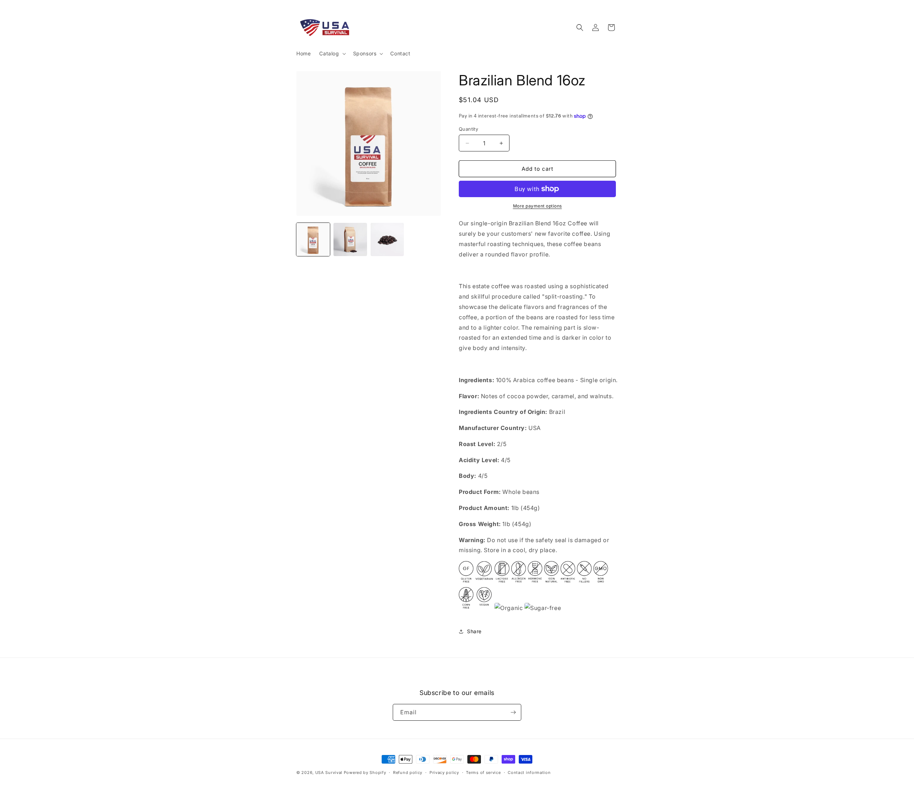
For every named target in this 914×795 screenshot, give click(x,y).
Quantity (468, 129)
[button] (331, 53)
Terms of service (483, 772)
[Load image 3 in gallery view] (387, 239)
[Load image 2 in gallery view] (350, 239)
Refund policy (407, 772)
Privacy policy (444, 772)
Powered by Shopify (365, 772)
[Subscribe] (513, 712)
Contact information (529, 772)
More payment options (537, 206)
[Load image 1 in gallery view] (313, 239)
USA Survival (328, 772)
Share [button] (474, 631)
